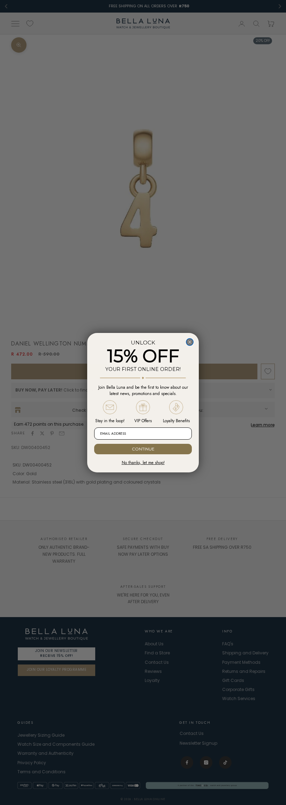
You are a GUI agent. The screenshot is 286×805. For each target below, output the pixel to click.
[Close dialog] (189, 342)
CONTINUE (143, 448)
